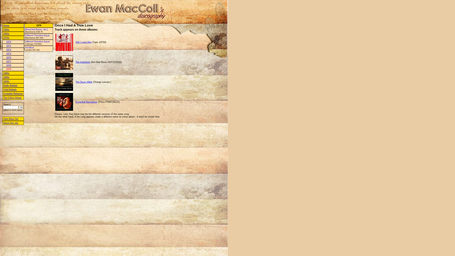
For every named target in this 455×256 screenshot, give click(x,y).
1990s (6, 77)
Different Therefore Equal (37, 35)
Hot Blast (29, 47)
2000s (6, 81)
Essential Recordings (86, 102)
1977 (8, 61)
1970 (8, 42)
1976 (8, 57)
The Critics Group (12, 97)
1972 (8, 49)
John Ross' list (10, 119)
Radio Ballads (10, 85)
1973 (8, 53)
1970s (6, 37)
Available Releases (13, 93)
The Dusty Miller (84, 82)
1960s (6, 33)
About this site (10, 123)
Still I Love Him (83, 42)
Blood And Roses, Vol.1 (36, 29)
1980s (6, 73)
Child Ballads (10, 89)
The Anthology (83, 62)
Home (6, 25)
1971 (8, 45)
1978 (8, 65)
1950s (6, 29)
